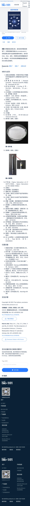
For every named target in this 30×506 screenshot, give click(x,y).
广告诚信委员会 (5, 417)
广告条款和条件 (5, 422)
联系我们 (18, 449)
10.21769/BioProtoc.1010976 (10, 315)
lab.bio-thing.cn (6, 438)
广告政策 (3, 420)
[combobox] (15, 364)
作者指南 (29, 4)
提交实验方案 (4, 409)
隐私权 (11, 449)
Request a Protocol (25, 4)
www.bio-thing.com (7, 434)
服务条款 (4, 449)
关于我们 (3, 403)
